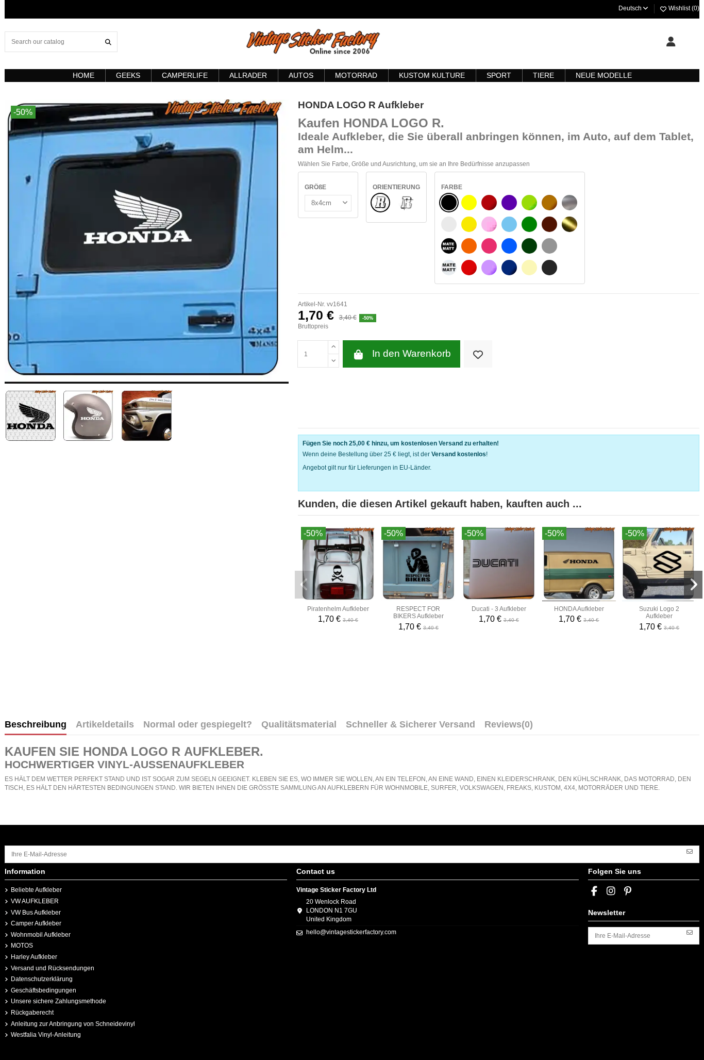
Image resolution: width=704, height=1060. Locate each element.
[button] (304, 585)
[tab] (508, 727)
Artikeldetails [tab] (105, 725)
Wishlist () (683, 8)
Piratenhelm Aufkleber (338, 608)
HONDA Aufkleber (579, 608)
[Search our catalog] (108, 41)
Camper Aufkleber (36, 923)
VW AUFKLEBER (35, 901)
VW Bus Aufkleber (36, 912)
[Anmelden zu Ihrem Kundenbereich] (670, 42)
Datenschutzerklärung (42, 979)
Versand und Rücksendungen (52, 968)
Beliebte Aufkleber (36, 889)
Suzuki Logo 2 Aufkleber (659, 612)
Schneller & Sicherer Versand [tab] (410, 725)
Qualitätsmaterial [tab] (299, 725)
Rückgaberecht (32, 1012)
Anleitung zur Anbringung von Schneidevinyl (73, 1024)
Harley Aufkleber (34, 956)
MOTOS (22, 945)
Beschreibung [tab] (35, 725)
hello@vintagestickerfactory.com (351, 932)
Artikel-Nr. (311, 304)
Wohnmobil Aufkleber (41, 934)
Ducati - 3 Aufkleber (499, 608)
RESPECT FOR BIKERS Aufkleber (418, 612)
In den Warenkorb (411, 353)
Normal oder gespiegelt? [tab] (197, 725)
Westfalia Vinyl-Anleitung (46, 1034)
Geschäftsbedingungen (43, 990)
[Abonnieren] (689, 850)
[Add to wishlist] (478, 354)
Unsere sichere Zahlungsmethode (58, 1001)
